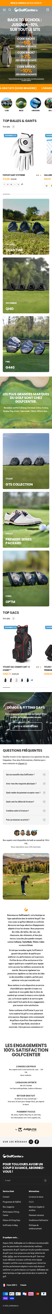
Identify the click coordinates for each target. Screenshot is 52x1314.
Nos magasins (8, 1207)
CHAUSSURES (36, 110)
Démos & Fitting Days (11, 1220)
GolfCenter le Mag (10, 1225)
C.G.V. (31, 1202)
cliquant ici (22, 763)
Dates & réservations (26, 726)
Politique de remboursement (35, 1227)
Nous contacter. (26, 1075)
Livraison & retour (36, 1197)
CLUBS (7, 110)
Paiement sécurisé (36, 1215)
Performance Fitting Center (11, 1213)
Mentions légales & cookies (36, 1208)
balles (10, 1256)
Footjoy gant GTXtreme (14, 175)
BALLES (21, 110)
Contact (6, 1197)
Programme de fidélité (12, 1202)
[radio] (4, 184)
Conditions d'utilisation (38, 1220)
